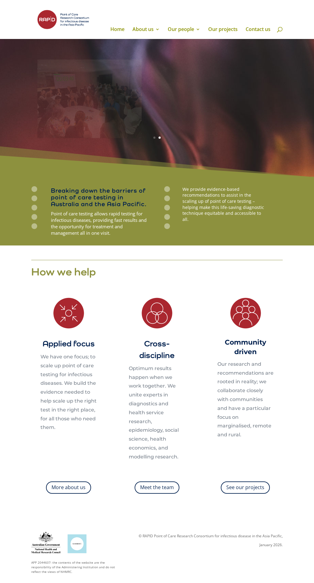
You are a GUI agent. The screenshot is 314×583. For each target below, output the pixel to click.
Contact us (258, 30)
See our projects (245, 487)
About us (143, 30)
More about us (69, 487)
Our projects (223, 30)
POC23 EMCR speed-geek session (205, 66)
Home (117, 30)
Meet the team (157, 487)
